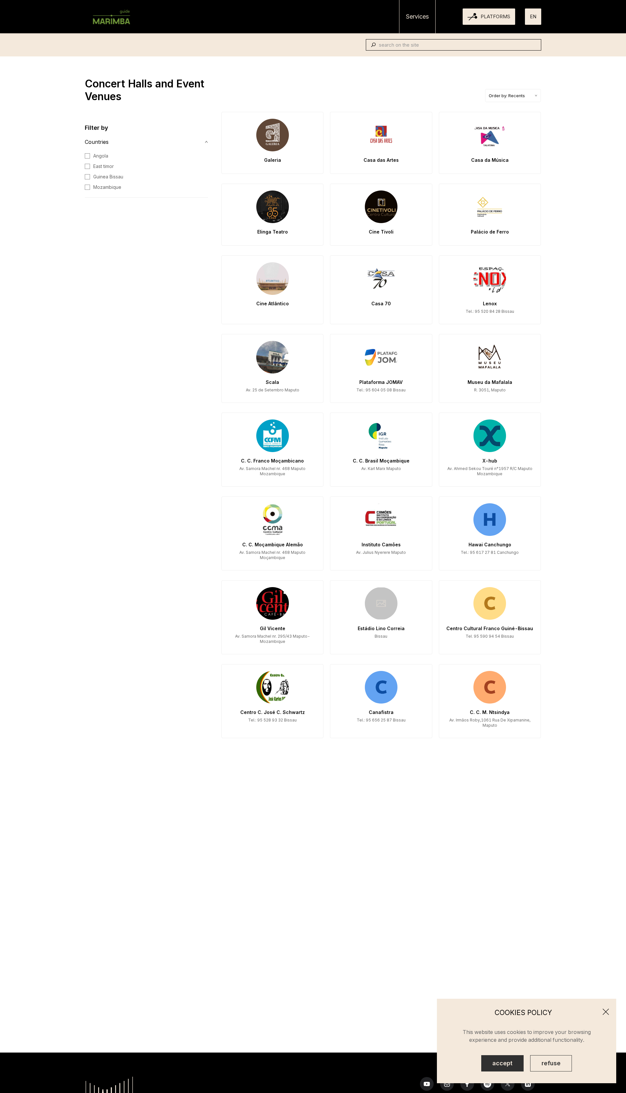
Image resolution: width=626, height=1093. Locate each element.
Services (417, 16)
